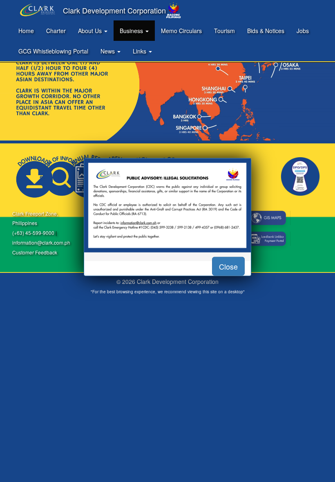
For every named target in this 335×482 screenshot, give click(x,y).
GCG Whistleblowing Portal (53, 51)
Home (26, 31)
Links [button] (140, 51)
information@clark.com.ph (41, 242)
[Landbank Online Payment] (267, 239)
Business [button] (132, 31)
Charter (56, 31)
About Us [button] (90, 31)
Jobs (303, 31)
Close (228, 266)
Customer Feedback (34, 252)
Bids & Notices (265, 31)
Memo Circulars (181, 31)
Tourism (224, 31)
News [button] (108, 51)
